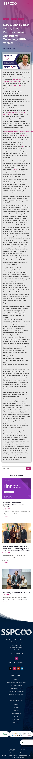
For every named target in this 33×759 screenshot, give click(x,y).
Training (21, 19)
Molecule (16, 704)
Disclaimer (23, 750)
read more (5, 516)
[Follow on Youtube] (18, 668)
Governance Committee (16, 694)
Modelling (17, 717)
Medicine (16, 710)
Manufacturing (16, 713)
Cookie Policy (17, 750)
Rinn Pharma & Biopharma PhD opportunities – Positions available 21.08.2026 (13, 505)
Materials (16, 707)
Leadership (16, 679)
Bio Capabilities (16, 720)
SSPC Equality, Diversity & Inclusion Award (16, 593)
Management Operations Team (16, 682)
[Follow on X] (10, 668)
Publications (16, 723)
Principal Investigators (16, 685)
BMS (23, 146)
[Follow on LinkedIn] (22, 668)
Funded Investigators (16, 688)
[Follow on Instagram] (14, 668)
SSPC (15, 169)
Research (13, 19)
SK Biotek (24, 135)
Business (6, 19)
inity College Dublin (15, 85)
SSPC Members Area (16, 663)
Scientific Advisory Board (16, 691)
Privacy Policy (10, 750)
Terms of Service (17, 757)
